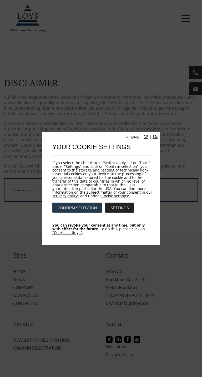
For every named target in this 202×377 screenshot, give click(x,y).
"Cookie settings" (115, 195)
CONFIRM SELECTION (77, 208)
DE (146, 136)
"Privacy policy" (65, 195)
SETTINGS (119, 208)
